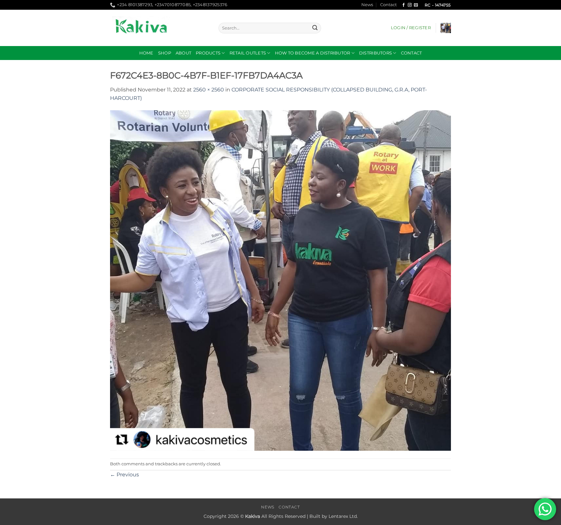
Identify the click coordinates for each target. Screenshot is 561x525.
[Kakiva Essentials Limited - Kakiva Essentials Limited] (159, 28)
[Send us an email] (416, 5)
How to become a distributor (312, 53)
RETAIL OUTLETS (248, 53)
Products (208, 53)
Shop (164, 53)
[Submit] (314, 28)
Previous (124, 474)
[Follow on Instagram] (410, 5)
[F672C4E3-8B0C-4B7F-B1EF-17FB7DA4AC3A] (280, 280)
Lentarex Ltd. (343, 516)
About (183, 53)
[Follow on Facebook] (403, 5)
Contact (388, 4)
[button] (411, 27)
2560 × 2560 (208, 90)
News (367, 4)
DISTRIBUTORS (375, 53)
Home (146, 53)
